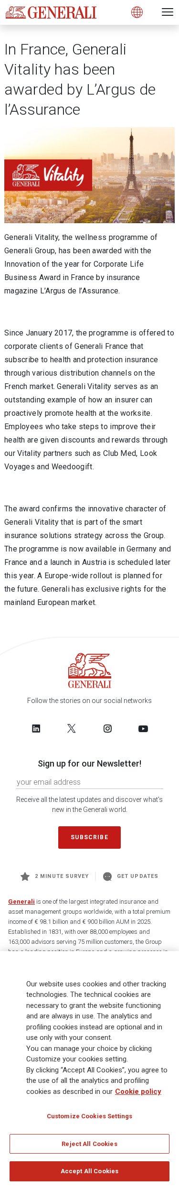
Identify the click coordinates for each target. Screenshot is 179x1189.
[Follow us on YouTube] (143, 728)
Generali (21, 901)
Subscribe (89, 837)
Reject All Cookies (89, 1143)
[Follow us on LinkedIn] (36, 728)
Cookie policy (138, 1091)
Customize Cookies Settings (89, 1116)
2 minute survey (62, 876)
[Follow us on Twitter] (71, 728)
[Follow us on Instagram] (107, 728)
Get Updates (137, 876)
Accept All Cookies (89, 1171)
